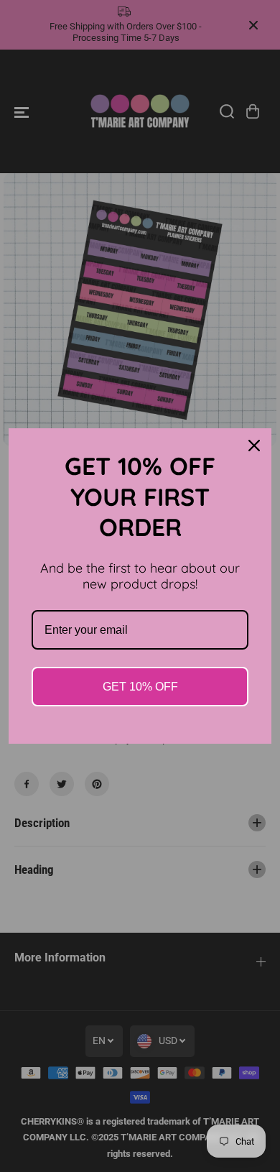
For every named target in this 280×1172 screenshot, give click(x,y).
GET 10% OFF (140, 686)
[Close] (254, 445)
